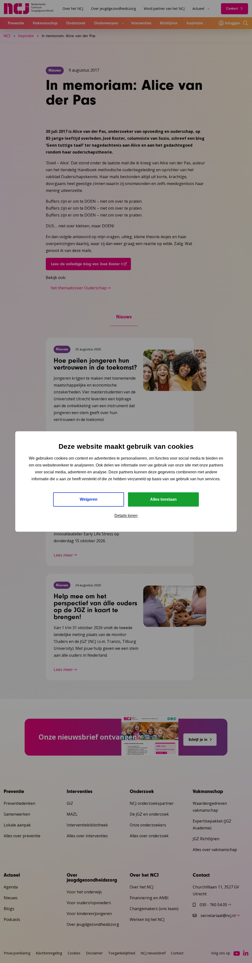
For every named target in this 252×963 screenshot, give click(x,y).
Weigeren (88, 499)
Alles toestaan (163, 499)
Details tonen (126, 515)
